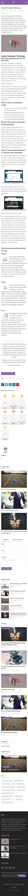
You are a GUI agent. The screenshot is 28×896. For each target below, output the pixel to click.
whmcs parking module (7, 802)
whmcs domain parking (18, 784)
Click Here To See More (8, 373)
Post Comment (6, 568)
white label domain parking (8, 787)
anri (11, 600)
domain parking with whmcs (8, 790)
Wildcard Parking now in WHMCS (18, 583)
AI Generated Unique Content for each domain (18, 847)
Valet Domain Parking (15, 605)
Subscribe (22, 875)
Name (2, 544)
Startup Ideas (19, 799)
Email (2, 550)
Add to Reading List (6, 13)
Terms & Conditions (14, 890)
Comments (6, 539)
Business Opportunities (7, 793)
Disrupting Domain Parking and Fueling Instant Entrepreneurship (14, 532)
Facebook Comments (17, 539)
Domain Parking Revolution (8, 489)
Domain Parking (5, 10)
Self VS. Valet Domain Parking (9, 510)
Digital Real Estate (18, 780)
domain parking (19, 378)
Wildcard (3, 455)
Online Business (18, 796)
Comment (4, 557)
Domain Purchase (6, 799)
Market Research (21, 787)
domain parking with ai (7, 796)
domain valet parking (10, 378)
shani (11, 585)
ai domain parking (6, 784)
